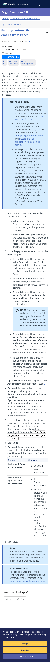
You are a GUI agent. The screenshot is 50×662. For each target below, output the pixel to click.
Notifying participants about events (27, 580)
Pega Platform (13, 62)
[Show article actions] (46, 32)
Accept (25, 643)
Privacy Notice (17, 634)
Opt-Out (25, 650)
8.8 (4, 63)
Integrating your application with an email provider (27, 141)
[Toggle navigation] (46, 4)
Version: (5, 41)
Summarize (12, 56)
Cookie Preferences (25, 656)
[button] (25, 24)
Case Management (27, 62)
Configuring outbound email (29, 135)
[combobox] (20, 41)
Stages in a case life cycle (30, 118)
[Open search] (38, 4)
